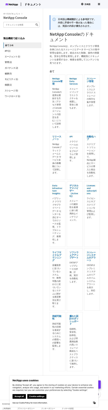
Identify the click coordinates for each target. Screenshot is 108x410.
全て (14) (9, 45)
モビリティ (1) (11, 79)
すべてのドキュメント (11, 14)
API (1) (7, 51)
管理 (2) (8, 62)
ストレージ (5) (11, 90)
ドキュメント (32, 4)
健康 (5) (8, 73)
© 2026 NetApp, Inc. (9, 404)
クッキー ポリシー (48, 408)
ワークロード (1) (12, 96)
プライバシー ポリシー (26, 408)
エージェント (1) (12, 56)
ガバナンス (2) (11, 68)
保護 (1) (8, 84)
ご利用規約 (6, 408)
